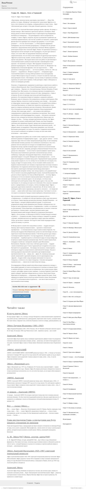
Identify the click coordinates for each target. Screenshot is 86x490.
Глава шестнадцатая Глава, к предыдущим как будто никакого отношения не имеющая (31, 421)
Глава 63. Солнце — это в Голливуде (73, 357)
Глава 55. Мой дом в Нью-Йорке (72, 317)
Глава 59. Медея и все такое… (71, 338)
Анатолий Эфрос (15, 335)
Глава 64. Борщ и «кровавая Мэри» (73, 361)
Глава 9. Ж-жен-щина (69, 61)
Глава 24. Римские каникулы (71, 141)
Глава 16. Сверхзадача (69, 100)
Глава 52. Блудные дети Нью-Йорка (73, 301)
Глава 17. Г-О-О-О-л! (69, 104)
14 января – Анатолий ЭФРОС (21, 391)
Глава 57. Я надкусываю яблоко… (72, 329)
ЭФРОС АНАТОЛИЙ (16, 349)
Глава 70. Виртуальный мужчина (72, 394)
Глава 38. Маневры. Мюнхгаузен (72, 227)
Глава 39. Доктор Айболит (70, 232)
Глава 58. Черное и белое (70, 333)
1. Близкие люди (67, 19)
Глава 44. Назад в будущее (70, 260)
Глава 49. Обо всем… (69, 287)
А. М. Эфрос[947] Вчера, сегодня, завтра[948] (28, 436)
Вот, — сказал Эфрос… (18, 406)
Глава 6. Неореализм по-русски (72, 47)
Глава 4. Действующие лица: (71, 37)
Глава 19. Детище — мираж (71, 114)
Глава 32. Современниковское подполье (13, 488)
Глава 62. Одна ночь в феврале (71, 352)
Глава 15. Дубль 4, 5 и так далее (72, 95)
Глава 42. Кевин (67, 248)
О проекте (30, 483)
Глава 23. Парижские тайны (71, 136)
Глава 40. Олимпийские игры (71, 237)
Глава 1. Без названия (69, 23)
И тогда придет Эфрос (17, 313)
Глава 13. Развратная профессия (72, 83)
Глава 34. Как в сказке (69, 205)
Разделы (37, 483)
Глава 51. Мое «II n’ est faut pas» (72, 296)
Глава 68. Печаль (68, 384)
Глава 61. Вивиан (68, 347)
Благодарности (67, 424)
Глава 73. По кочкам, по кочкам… (72, 408)
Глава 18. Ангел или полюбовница (73, 109)
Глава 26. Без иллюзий (69, 150)
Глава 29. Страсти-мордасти (71, 169)
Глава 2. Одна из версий (70, 28)
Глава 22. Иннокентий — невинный (73, 132)
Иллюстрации (67, 419)
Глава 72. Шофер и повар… (71, 403)
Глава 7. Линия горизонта (70, 51)
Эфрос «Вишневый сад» (18, 363)
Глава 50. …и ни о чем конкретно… (73, 292)
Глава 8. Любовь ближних (70, 56)
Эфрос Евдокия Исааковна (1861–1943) (25, 325)
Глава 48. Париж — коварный (71, 282)
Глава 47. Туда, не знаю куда (71, 278)
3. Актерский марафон (69, 173)
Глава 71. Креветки (68, 398)
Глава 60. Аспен (67, 343)
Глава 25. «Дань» (68, 146)
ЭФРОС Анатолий (15, 377)
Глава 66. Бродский (68, 373)
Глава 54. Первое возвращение (71, 313)
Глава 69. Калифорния (69, 389)
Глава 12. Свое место (69, 79)
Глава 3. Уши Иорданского (70, 33)
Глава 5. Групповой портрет (71, 42)
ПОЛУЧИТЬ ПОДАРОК (21, 296)
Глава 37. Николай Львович (71, 223)
